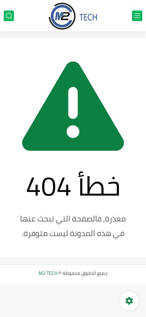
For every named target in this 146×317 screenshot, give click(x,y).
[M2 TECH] (73, 15)
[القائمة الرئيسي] (137, 16)
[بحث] (9, 16)
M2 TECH (48, 273)
